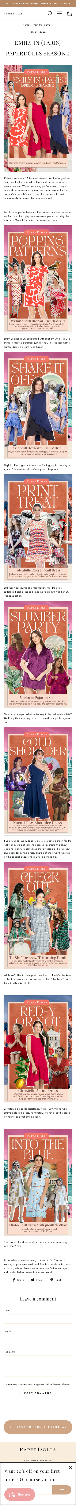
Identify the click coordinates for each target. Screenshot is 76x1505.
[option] (38, 3)
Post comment (38, 1393)
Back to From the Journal (41, 1427)
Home (26, 24)
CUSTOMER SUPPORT (38, 1460)
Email (7, 1331)
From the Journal (42, 24)
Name (7, 1310)
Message (10, 1351)
